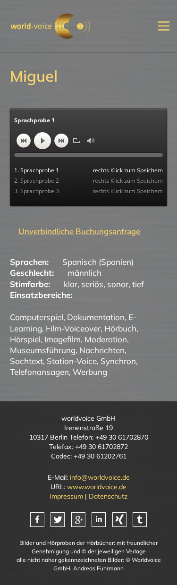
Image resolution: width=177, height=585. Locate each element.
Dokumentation (96, 317)
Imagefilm (62, 339)
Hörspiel (25, 339)
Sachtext (26, 361)
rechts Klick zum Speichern (128, 170)
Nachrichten (102, 350)
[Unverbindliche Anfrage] (75, 231)
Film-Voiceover (73, 328)
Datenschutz (108, 496)
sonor (117, 284)
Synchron (118, 361)
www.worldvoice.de (96, 487)
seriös (92, 284)
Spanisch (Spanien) (98, 262)
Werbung (90, 372)
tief (138, 284)
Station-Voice (72, 361)
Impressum (66, 496)
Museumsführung (43, 350)
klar (70, 284)
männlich (84, 273)
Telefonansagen (39, 372)
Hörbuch (120, 328)
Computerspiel (36, 317)
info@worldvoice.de (100, 477)
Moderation (105, 339)
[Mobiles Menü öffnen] (163, 25)
